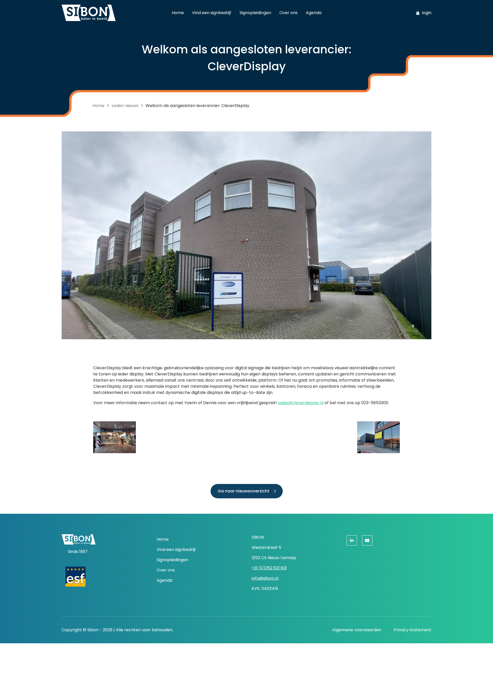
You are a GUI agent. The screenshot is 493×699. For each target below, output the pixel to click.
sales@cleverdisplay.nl (301, 403)
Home (98, 106)
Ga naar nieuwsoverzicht (243, 491)
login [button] (426, 13)
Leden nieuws (125, 106)
